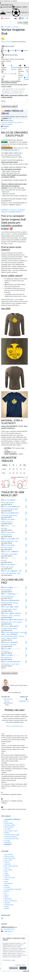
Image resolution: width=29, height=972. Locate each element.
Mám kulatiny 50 (6, 657)
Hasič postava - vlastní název (10, 664)
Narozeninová (8, 883)
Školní (6, 897)
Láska (6, 881)
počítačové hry (12, 122)
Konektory (4, 528)
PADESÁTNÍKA (7, 7)
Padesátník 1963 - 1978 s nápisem (11, 622)
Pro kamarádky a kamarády (12, 889)
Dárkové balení (9, 827)
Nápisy (6, 885)
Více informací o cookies (9, 960)
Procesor (4, 560)
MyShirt (6, 908)
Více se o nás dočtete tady (14, 726)
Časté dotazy (8, 823)
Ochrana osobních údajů (11, 835)
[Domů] (2, 27)
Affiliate (6, 833)
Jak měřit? (7, 829)
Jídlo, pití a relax (9, 877)
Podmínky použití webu (11, 838)
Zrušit (25, 22)
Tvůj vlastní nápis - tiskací (9, 609)
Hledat (20, 22)
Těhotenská (7, 899)
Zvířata (6, 906)
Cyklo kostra (5, 651)
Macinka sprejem (6, 590)
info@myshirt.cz (8, 931)
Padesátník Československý (9, 603)
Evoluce (6, 868)
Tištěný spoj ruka (6, 534)
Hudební (7, 875)
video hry (20, 122)
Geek (6, 872)
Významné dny (8, 904)
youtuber (9, 124)
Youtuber (15, 27)
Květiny (6, 879)
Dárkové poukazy (9, 858)
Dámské (12, 50)
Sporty (6, 895)
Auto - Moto (8, 860)
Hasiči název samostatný (8, 644)
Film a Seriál (8, 870)
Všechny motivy (9, 856)
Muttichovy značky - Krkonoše (10, 615)
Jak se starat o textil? (11, 831)
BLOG (6, 821)
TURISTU (9, 12)
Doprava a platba (9, 825)
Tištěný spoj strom (7, 522)
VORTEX (3, 124)
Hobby (6, 873)
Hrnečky (7, 862)
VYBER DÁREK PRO (6, 5)
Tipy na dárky (8, 854)
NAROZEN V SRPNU (21, 7)
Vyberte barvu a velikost (9, 106)
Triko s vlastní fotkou (7, 596)
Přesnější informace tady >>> (10, 150)
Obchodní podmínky (10, 836)
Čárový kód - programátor (9, 554)
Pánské (5, 50)
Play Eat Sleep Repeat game (9, 509)
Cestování (7, 864)
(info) (10, 118)
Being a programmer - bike (9, 541)
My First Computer (7, 547)
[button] (16, 18)
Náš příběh (7, 842)
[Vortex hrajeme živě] (14, 324)
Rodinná (6, 891)
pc (2, 122)
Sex (5, 893)
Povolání (7, 27)
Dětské (18, 50)
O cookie (7, 840)
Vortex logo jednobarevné (9, 515)
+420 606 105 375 (9, 929)
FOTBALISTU (24, 12)
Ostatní (25, 50)
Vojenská (7, 902)
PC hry (5, 122)
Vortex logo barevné (7, 502)
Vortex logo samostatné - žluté (10, 573)
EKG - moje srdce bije (11, 866)
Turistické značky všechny (9, 628)
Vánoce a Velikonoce (10, 901)
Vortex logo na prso (7, 567)
